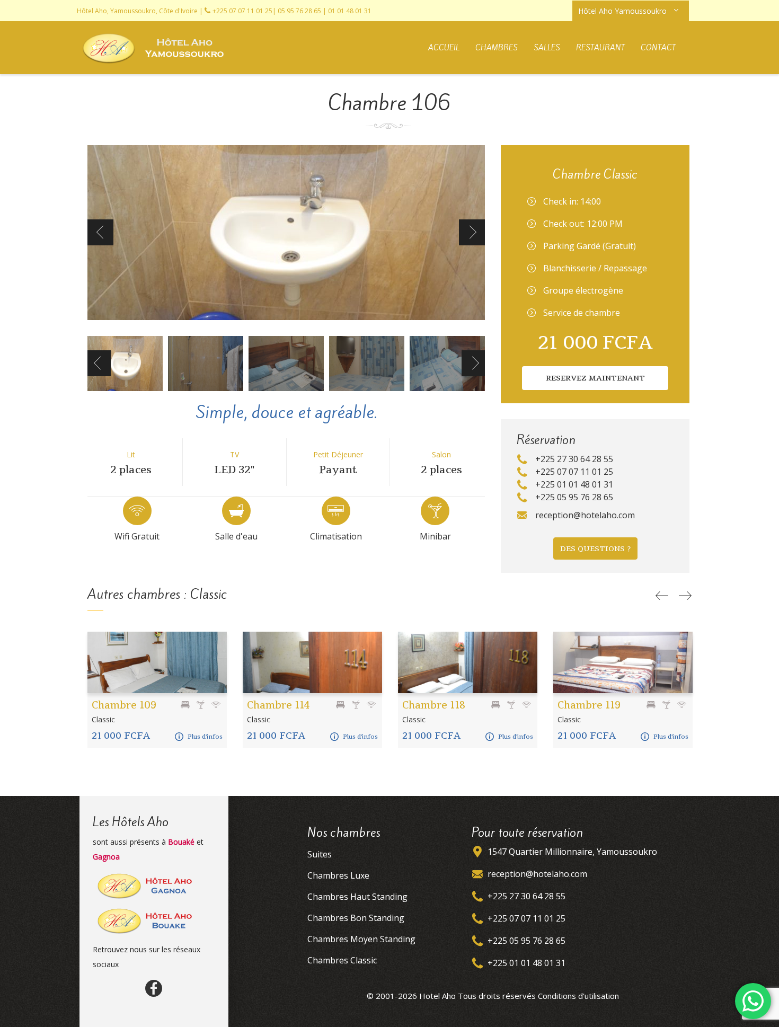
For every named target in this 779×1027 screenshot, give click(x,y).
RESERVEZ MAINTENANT (595, 378)
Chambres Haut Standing (357, 896)
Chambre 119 (589, 705)
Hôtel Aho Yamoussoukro (622, 11)
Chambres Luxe (338, 875)
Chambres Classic (342, 960)
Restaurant (600, 47)
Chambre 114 (278, 705)
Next (472, 232)
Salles (547, 47)
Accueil (443, 47)
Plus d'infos (205, 737)
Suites (319, 854)
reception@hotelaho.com (537, 874)
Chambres (496, 47)
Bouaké (181, 842)
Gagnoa (106, 857)
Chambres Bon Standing (355, 918)
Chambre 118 (433, 705)
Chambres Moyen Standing (361, 939)
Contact (658, 47)
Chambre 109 (124, 705)
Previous (100, 232)
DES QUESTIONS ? (595, 548)
